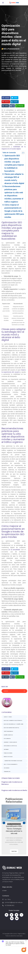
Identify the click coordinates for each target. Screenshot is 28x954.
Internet (6, 749)
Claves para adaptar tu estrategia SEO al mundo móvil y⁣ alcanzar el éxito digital (14, 178)
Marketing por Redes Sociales (13, 760)
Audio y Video (8, 716)
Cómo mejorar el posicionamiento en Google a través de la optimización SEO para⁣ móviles (14, 211)
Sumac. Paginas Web (19, 933)
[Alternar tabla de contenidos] (22, 152)
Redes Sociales (8, 756)
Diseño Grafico (8, 735)
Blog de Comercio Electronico (13, 720)
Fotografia (7, 738)
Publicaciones (8, 753)
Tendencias (7, 771)
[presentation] (4, 823)
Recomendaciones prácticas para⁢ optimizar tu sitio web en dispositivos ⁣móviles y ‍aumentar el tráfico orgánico (13, 194)
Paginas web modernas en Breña (14, 790)
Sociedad (6, 768)
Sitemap (4, 890)
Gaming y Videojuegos (10, 742)
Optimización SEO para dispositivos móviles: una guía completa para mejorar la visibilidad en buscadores (14, 163)
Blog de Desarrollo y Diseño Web (13, 724)
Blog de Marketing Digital (11, 727)
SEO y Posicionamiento (12, 49)
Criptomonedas (8, 731)
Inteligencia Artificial (10, 745)
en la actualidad (14, 550)
